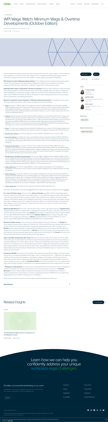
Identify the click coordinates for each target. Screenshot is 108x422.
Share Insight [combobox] (84, 74)
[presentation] (20, 321)
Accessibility (66, 397)
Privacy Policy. (10, 420)
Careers (65, 389)
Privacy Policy (88, 389)
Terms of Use (87, 385)
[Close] (106, 419)
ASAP (6, 309)
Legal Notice (66, 393)
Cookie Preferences (89, 397)
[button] (88, 410)
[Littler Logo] (7, 4)
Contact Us (66, 385)
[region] (54, 420)
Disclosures (87, 393)
